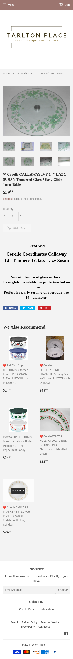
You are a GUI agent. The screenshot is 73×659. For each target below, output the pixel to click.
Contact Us (44, 626)
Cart (67, 4)
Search (14, 622)
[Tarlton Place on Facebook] (66, 634)
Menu (11, 4)
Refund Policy (29, 622)
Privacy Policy (27, 626)
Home (6, 73)
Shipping (8, 198)
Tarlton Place (37, 644)
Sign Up (63, 589)
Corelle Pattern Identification (36, 609)
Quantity (8, 209)
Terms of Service (50, 622)
